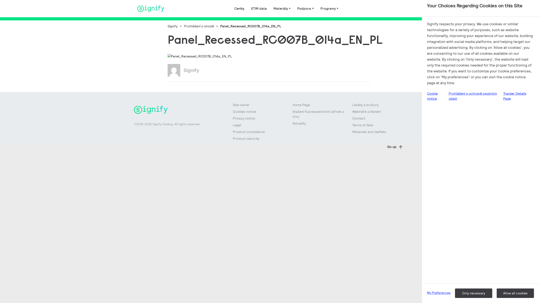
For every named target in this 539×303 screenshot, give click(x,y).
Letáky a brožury (365, 105)
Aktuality (299, 123)
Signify (173, 26)
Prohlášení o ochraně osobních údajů (473, 96)
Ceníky (239, 8)
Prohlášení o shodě (199, 26)
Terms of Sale (362, 125)
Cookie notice (432, 96)
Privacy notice (244, 118)
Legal (237, 125)
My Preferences (439, 293)
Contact (358, 118)
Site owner (241, 105)
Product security (246, 138)
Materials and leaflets (369, 132)
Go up (391, 147)
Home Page (301, 105)
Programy (328, 8)
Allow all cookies (515, 293)
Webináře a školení (366, 111)
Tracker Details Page (514, 96)
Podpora (304, 8)
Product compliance (249, 132)
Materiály (281, 8)
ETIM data (259, 8)
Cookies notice (244, 111)
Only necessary (473, 293)
